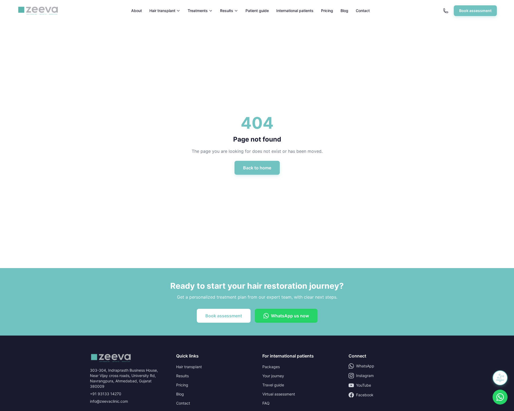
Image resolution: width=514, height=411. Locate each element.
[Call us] (446, 11)
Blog (344, 10)
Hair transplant (162, 10)
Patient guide (257, 10)
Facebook (364, 395)
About (136, 10)
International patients (294, 10)
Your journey (273, 376)
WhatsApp (365, 366)
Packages (271, 366)
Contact (363, 10)
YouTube (363, 385)
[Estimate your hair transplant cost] (500, 377)
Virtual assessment (278, 394)
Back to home (257, 167)
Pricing (327, 10)
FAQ (266, 403)
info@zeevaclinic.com (109, 401)
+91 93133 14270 (105, 393)
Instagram (365, 375)
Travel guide (273, 385)
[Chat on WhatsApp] (500, 397)
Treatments (198, 10)
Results (226, 10)
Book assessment (475, 10)
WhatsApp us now (290, 315)
